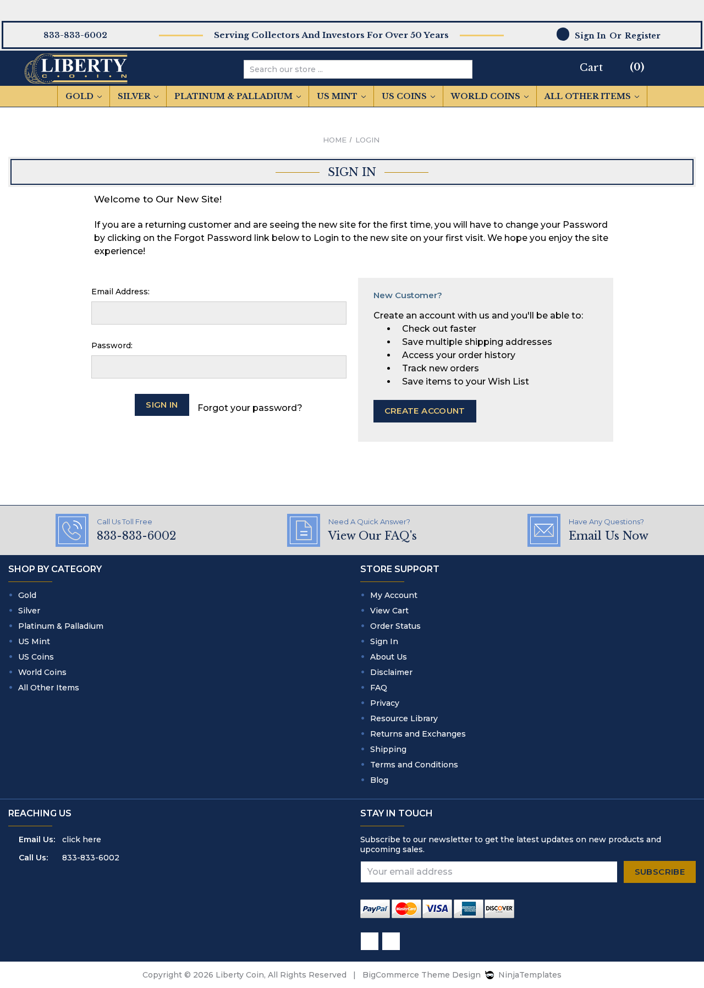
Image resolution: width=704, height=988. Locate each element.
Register (643, 36)
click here (81, 839)
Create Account (424, 410)
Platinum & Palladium (234, 96)
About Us (388, 657)
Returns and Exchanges (418, 734)
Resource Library (404, 718)
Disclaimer (391, 672)
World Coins (486, 96)
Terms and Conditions (414, 765)
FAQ (378, 688)
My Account (393, 595)
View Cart (389, 611)
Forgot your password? (249, 408)
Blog (379, 780)
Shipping (388, 749)
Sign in (590, 36)
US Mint (338, 96)
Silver (135, 96)
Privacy (384, 703)
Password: (112, 345)
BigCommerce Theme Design (421, 975)
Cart (591, 68)
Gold (80, 96)
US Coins (405, 96)
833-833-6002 (90, 858)
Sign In (384, 641)
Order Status (395, 626)
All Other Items (588, 96)
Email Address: (120, 292)
